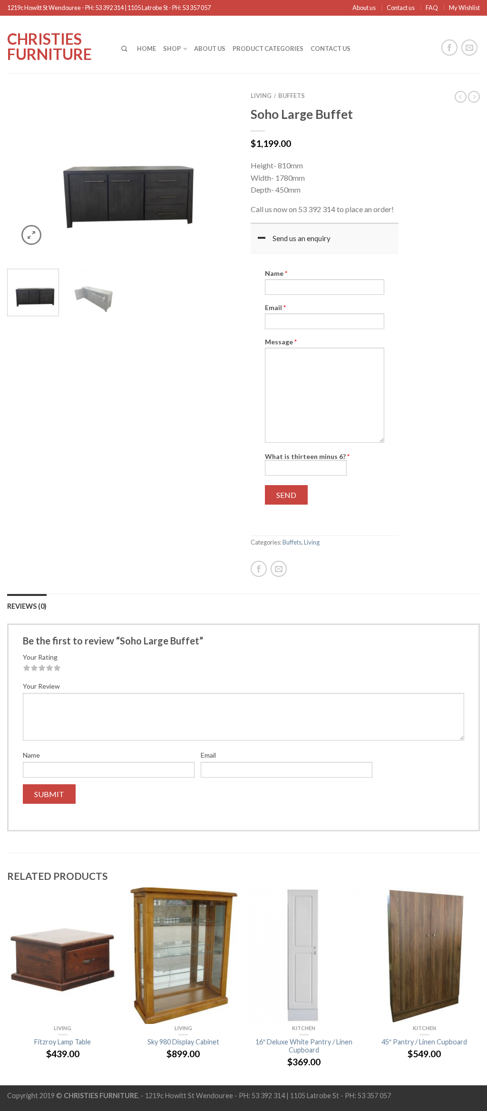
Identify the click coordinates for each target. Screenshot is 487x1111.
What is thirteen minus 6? (307, 456)
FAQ (432, 7)
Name (276, 273)
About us (364, 7)
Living (261, 95)
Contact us (401, 7)
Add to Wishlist (212, 111)
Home (146, 48)
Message (281, 342)
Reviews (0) (27, 606)
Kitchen (303, 1028)
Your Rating (40, 657)
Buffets (291, 95)
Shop (172, 48)
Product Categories (268, 48)
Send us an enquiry (302, 238)
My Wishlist (464, 7)
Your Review (41, 686)
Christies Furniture (49, 45)
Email (275, 307)
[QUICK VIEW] (62, 955)
